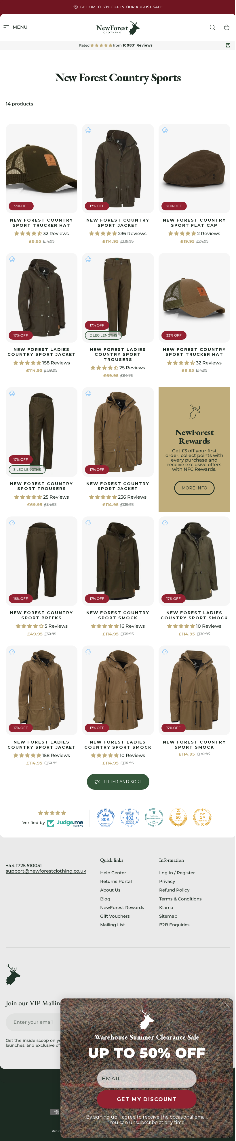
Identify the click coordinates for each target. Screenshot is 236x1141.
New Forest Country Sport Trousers (41, 486)
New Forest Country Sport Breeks (41, 615)
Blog (105, 899)
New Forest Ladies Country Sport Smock (194, 615)
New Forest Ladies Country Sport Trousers (118, 354)
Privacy (167, 881)
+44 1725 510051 (24, 865)
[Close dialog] (227, 1005)
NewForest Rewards (122, 907)
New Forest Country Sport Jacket (117, 223)
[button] (28, 233)
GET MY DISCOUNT (147, 1099)
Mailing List (112, 924)
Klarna (166, 907)
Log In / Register (177, 872)
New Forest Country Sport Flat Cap (194, 223)
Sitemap (168, 916)
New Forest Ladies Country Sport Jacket (41, 352)
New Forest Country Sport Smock (117, 615)
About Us (110, 890)
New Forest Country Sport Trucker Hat (41, 223)
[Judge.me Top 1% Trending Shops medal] (202, 817)
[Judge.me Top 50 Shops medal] (178, 817)
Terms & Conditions (180, 899)
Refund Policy (174, 890)
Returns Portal (116, 881)
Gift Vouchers (115, 916)
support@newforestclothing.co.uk (46, 871)
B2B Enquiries (174, 924)
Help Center (113, 872)
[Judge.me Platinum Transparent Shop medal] (154, 817)
